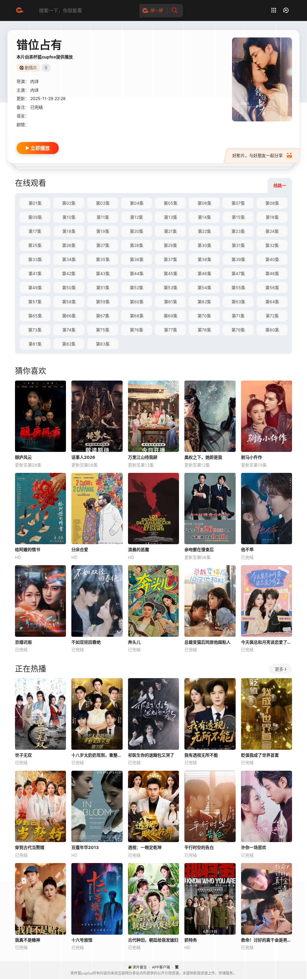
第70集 (204, 315)
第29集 (170, 245)
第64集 (272, 301)
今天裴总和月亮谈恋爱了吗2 (266, 642)
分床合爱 (79, 549)
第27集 (102, 245)
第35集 (103, 259)
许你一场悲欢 (253, 847)
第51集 (102, 287)
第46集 (204, 273)
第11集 (103, 217)
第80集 (272, 329)
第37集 (170, 259)
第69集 (170, 315)
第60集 (137, 301)
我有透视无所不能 (201, 755)
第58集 (69, 301)
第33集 (35, 259)
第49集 (35, 287)
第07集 (238, 203)
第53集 (170, 287)
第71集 (238, 315)
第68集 (137, 315)
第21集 (170, 231)
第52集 (136, 287)
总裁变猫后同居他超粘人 (207, 642)
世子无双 (23, 755)
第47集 (238, 273)
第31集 (238, 245)
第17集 (34, 231)
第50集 (69, 287)
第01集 (35, 203)
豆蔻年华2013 (85, 847)
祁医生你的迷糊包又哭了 (151, 755)
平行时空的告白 (199, 847)
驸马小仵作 (251, 457)
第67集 (102, 315)
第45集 (170, 273)
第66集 (69, 315)
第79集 (238, 329)
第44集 (137, 273)
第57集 (35, 301)
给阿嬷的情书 (27, 549)
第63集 (238, 301)
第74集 (69, 329)
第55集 (238, 287)
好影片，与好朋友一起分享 (257, 155)
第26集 (69, 245)
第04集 (137, 203)
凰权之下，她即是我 (203, 457)
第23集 (238, 231)
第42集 (69, 273)
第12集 (136, 217)
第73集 (35, 329)
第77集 (170, 329)
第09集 (35, 217)
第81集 (35, 343)
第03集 (103, 203)
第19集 (102, 231)
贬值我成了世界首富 (260, 755)
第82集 (69, 343)
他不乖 (247, 549)
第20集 (136, 231)
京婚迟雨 (23, 642)
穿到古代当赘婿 (29, 847)
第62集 (204, 301)
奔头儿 (134, 642)
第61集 (170, 301)
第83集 (103, 343)
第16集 (272, 217)
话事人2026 (83, 457)
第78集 (204, 329)
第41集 (35, 273)
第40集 (272, 259)
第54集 (204, 287)
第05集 (170, 203)
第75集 (102, 329)
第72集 (272, 315)
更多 (279, 669)
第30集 (204, 245)
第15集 (238, 217)
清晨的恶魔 (138, 549)
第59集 (103, 301)
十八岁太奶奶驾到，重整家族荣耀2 (96, 755)
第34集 (69, 259)
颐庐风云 (23, 457)
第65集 (35, 315)
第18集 (69, 231)
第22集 (204, 231)
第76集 (136, 329)
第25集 (35, 245)
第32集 (272, 245)
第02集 (69, 203)
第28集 (136, 245)
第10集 (69, 217)
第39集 (238, 259)
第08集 (272, 203)
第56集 (272, 287)
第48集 (272, 273)
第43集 (103, 273)
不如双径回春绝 (86, 642)
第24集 (272, 231)
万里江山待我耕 (142, 457)
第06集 (204, 203)
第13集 (170, 217)
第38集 (204, 259)
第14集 (204, 217)
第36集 (137, 259)
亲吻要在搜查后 (199, 549)
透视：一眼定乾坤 (145, 847)
